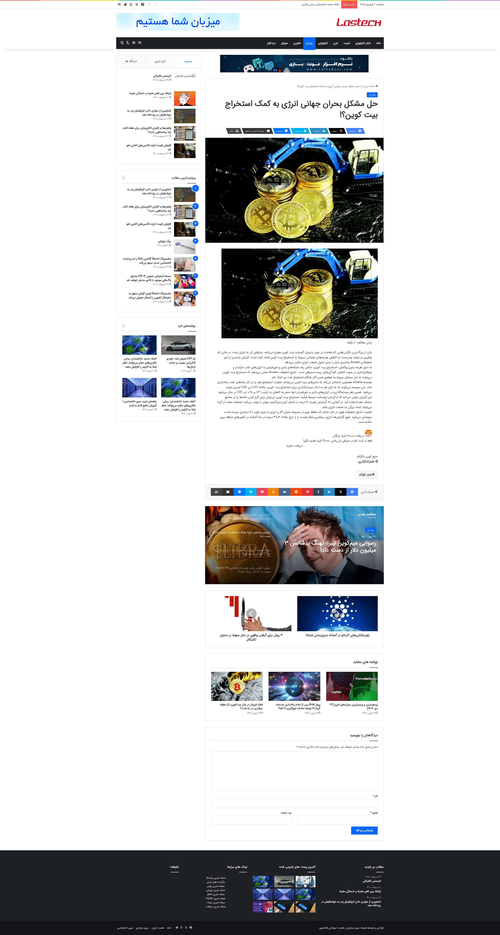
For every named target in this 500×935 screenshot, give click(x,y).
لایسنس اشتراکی (162, 76)
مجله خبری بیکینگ (216, 878)
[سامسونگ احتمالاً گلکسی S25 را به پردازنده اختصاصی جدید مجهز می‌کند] (185, 264)
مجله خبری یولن (215, 886)
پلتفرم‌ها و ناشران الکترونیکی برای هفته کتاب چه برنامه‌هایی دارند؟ (147, 130)
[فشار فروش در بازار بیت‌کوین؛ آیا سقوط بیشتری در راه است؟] (237, 686)
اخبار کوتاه (365, 474)
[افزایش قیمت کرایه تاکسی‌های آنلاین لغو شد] (185, 150)
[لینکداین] (329, 492)
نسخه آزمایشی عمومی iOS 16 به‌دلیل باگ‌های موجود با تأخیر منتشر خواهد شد (148, 278)
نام (375, 796)
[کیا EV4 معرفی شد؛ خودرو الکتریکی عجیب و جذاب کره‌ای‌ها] (178, 345)
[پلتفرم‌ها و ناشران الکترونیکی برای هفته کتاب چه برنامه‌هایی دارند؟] (185, 133)
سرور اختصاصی (125, 928)
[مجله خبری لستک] (359, 23)
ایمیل (374, 813)
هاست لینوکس (336, 928)
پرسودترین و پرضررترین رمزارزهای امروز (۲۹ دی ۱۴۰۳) (354, 706)
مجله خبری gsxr (216, 894)
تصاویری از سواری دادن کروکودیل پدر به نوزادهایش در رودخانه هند (149, 112)
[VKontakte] (284, 492)
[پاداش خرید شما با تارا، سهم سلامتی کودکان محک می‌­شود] (263, 907)
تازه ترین (160, 61)
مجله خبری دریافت (216, 907)
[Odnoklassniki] (273, 492)
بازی (335, 43)
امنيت (347, 43)
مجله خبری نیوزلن (215, 890)
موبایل (284, 43)
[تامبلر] (318, 492)
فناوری (297, 43)
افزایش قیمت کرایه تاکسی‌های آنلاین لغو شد (149, 147)
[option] (294, 545)
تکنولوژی (323, 43)
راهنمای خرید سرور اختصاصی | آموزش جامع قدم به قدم (140, 403)
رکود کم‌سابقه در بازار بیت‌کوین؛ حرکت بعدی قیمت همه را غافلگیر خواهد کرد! (331, 547)
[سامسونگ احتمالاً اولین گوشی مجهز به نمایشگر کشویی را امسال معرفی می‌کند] (185, 299)
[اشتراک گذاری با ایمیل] (228, 492)
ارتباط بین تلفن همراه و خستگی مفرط (150, 93)
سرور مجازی (353, 928)
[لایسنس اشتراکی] (185, 81)
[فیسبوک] (352, 492)
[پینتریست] (307, 492)
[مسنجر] (239, 492)
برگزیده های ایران (216, 882)
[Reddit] (296, 492)
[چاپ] (216, 492)
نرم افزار (271, 43)
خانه (378, 43)
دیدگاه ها (131, 61)
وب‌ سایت (286, 813)
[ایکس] (340, 492)
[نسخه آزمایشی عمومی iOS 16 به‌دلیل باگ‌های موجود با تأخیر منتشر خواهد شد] (185, 281)
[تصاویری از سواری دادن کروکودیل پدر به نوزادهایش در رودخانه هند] (185, 116)
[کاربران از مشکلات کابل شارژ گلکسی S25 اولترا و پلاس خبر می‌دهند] (305, 907)
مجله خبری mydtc (216, 898)
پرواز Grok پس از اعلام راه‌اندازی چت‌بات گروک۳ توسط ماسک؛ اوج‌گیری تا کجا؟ (298, 706)
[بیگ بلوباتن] (185, 246)
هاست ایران (158, 928)
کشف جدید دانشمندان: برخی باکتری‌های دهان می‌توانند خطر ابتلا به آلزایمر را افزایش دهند (292, 4)
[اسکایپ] (250, 492)
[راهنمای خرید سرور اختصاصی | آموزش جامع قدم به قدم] (139, 387)
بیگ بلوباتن (164, 241)
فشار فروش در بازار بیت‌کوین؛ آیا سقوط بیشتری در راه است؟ (241, 706)
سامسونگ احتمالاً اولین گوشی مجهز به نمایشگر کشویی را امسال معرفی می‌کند (150, 295)
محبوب (188, 61)
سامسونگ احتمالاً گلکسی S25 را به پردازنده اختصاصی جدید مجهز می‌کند (147, 261)
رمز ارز (309, 43)
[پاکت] (262, 492)
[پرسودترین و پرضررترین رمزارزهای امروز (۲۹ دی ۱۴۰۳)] (352, 686)
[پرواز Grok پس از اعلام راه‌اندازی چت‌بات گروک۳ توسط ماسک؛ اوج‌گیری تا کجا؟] (294, 686)
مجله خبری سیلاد (216, 902)
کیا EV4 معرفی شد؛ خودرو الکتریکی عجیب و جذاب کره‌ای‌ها (181, 362)
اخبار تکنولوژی (363, 43)
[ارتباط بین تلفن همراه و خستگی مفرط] (185, 98)
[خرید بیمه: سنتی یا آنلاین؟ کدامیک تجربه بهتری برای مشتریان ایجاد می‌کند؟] (305, 881)
